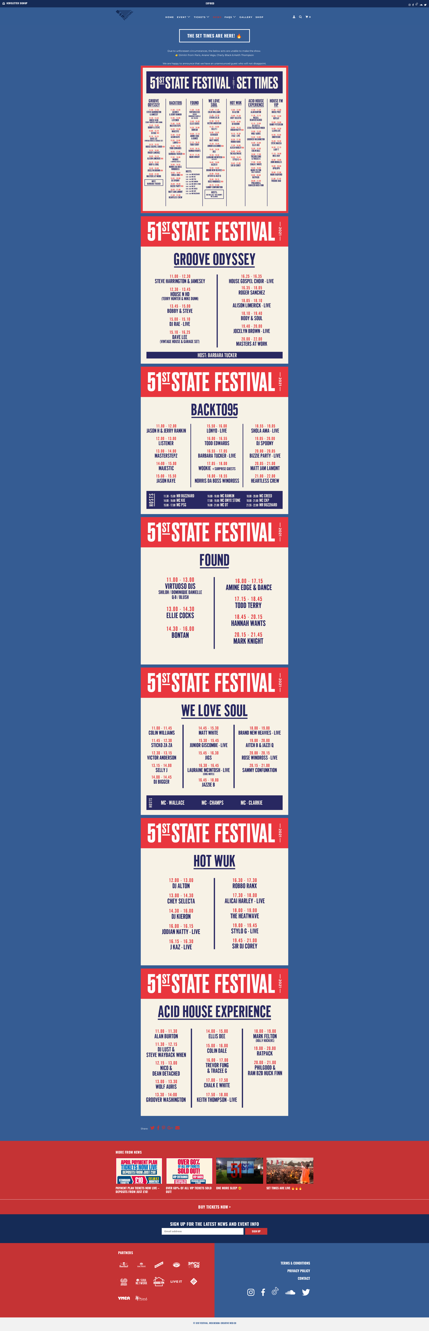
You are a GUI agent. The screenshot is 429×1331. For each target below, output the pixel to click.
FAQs (229, 17)
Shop (260, 17)
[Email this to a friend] (177, 1128)
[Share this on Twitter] (152, 1128)
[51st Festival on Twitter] (306, 1292)
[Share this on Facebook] (157, 1128)
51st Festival (202, 1323)
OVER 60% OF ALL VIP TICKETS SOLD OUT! (189, 1190)
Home (169, 17)
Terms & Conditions (295, 1263)
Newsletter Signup (17, 3)
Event (182, 17)
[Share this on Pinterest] (162, 1128)
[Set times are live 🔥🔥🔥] (289, 1171)
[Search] (300, 17)
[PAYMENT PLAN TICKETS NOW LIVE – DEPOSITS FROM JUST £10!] (139, 1171)
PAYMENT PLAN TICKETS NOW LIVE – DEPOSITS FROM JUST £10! (137, 1190)
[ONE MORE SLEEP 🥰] (239, 1171)
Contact (304, 1278)
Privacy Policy (298, 1271)
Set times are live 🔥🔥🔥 (284, 1188)
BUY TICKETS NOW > (214, 1207)
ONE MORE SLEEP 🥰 (229, 1188)
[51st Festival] (133, 14)
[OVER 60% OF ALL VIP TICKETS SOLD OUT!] (189, 1171)
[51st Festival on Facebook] (263, 1292)
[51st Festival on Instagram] (251, 1292)
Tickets (200, 17)
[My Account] (294, 17)
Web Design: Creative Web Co (222, 1323)
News (217, 17)
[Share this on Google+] (169, 1128)
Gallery (246, 17)
